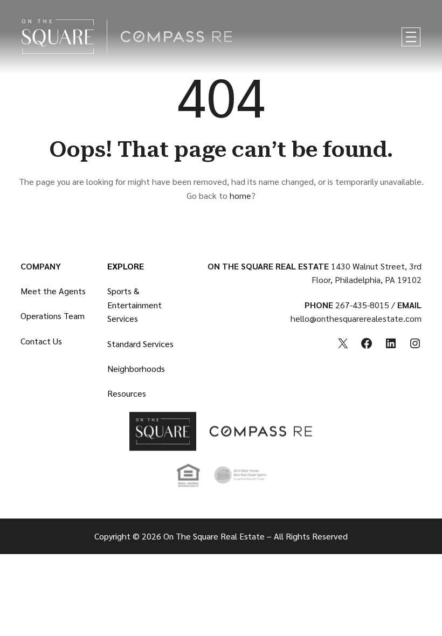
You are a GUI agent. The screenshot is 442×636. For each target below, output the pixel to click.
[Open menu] (411, 36)
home (240, 195)
